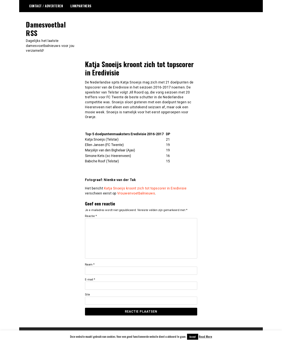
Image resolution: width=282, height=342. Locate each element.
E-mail (90, 279)
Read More (205, 336)
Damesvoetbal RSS (46, 28)
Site (87, 294)
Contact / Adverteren (46, 6)
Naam (90, 264)
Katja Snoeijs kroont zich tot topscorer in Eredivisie (145, 188)
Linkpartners (81, 6)
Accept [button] (192, 337)
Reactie (91, 216)
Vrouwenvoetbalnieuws (136, 193)
